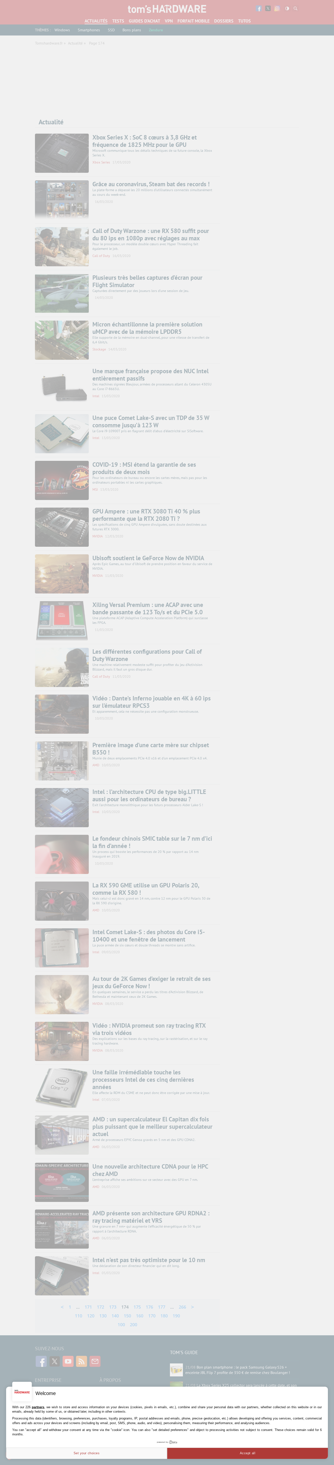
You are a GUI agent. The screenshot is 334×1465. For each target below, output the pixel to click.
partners (38, 1407)
